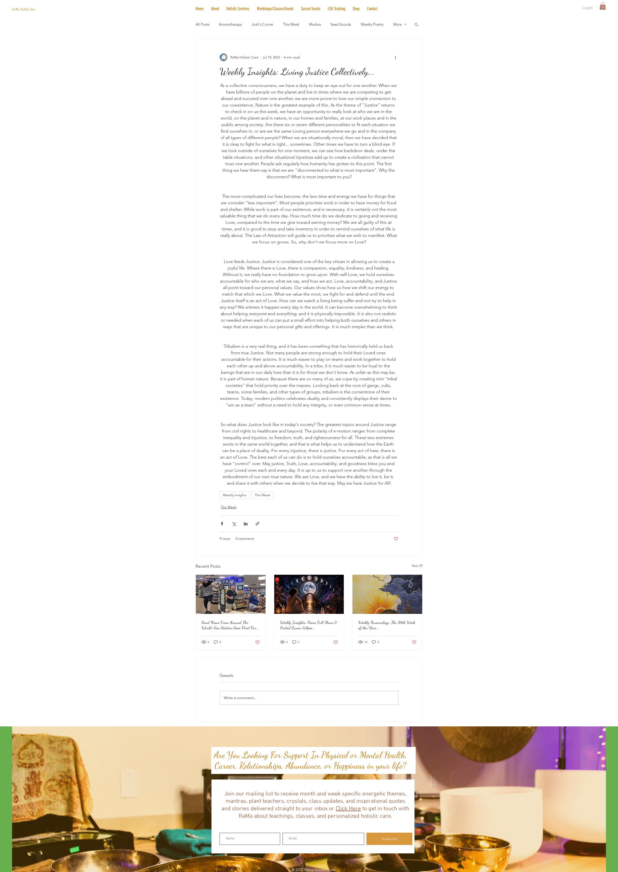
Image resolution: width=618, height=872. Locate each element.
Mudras (315, 24)
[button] (238, 9)
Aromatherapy (230, 24)
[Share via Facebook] (222, 523)
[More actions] (395, 57)
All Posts (202, 24)
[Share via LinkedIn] (245, 523)
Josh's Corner (262, 24)
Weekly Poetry (372, 24)
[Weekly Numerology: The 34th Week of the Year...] (387, 594)
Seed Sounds (340, 24)
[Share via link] (257, 523)
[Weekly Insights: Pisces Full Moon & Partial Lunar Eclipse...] (309, 594)
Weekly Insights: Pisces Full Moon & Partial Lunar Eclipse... (308, 625)
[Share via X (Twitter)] (234, 523)
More (397, 24)
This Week (291, 24)
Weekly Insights (234, 495)
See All (417, 565)
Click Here (348, 808)
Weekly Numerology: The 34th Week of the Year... (386, 625)
